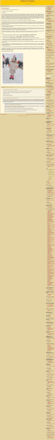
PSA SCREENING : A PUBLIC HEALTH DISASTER (51, 269)
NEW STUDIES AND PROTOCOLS (49, 266)
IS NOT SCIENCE (49, 203)
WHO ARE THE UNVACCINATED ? (49, 9)
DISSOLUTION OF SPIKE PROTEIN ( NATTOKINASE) (50, 232)
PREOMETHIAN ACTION (50, 136)
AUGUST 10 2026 (49, 25)
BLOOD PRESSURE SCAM (50, 221)
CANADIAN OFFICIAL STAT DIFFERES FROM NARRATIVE (50, 402)
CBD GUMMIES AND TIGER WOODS (50, 226)
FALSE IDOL (48, 320)
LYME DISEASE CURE (50, 255)
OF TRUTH (48, 410)
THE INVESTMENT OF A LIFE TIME (50, 196)
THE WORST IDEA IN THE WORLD (50, 150)
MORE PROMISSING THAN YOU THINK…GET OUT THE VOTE (50, 146)
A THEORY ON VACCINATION (49, 346)
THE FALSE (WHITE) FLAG (50, 45)
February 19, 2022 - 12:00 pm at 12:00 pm (11, 89)
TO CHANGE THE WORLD (50, 153)
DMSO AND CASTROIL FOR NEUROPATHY (50, 235)
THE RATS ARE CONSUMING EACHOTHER (50, 92)
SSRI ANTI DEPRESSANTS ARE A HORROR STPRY (50, 273)
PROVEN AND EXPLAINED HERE (50, 354)
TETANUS (48, 274)
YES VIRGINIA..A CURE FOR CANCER (51, 285)
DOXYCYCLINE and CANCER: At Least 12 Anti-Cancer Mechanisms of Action (50, 237)
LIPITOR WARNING (49, 254)
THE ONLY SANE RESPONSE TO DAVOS (50, 394)
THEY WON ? (49, 126)
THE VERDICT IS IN (49, 407)
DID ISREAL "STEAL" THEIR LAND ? (50, 339)
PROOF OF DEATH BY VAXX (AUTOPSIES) (51, 420)
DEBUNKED (48, 96)
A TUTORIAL (48, 17)
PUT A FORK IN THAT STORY (50, 157)
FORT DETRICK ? (49, 390)
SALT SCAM (48, 271)
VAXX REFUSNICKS (49, 430)
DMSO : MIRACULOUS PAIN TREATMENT (50, 233)
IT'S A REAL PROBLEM (50, 317)
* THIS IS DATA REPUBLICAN (49, 91)
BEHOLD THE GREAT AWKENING (50, 38)
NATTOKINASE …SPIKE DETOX (50, 259)
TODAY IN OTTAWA (3, 114)
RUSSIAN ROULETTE (50, 361)
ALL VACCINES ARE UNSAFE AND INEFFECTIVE (50, 347)
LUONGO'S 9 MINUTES (50, 186)
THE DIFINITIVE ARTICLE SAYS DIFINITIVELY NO (50, 289)
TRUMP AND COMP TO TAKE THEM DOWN (50, 207)
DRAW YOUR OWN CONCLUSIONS (49, 41)
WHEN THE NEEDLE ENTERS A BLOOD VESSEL (50, 362)
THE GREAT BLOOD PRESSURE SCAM (49, 277)
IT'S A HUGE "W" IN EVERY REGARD (50, 124)
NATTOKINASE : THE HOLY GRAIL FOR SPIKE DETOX (50, 261)
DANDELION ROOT (49, 231)
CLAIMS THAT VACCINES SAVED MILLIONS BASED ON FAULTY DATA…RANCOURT (50, 349)
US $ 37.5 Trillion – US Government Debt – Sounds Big (50, 307)
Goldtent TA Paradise (27, 1)
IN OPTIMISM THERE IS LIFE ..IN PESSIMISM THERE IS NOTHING (51, 21)
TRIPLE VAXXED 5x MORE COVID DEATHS (50, 404)
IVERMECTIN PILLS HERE (50, 251)
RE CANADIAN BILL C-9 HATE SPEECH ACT (50, 111)
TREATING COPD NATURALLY (49, 279)
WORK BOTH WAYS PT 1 (50, 375)
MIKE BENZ (48, 327)
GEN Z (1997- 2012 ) (50, 176)
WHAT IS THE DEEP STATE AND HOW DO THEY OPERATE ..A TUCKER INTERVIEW (50, 329)
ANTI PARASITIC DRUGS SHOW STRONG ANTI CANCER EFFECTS (50, 217)
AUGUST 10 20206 (49, 28)
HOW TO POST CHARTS (50, 437)
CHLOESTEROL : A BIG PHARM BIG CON (50, 229)
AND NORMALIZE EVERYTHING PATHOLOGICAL (49, 13)
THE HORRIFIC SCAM (50, 34)
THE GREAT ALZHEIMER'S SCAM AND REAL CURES (50, 275)
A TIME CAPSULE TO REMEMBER (50, 7)
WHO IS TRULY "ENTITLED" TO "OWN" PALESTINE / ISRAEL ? (50, 166)
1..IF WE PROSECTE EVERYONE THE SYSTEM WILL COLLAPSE (50, 191)
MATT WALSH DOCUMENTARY (49, 386)
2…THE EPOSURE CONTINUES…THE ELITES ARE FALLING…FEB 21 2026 (50, 193)
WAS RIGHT (48, 301)
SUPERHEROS (49, 369)
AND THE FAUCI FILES (50, 101)
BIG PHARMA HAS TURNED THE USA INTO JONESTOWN (50, 295)
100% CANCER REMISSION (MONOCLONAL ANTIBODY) (50, 213)
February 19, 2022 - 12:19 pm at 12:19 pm (15, 104)
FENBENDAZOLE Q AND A (50, 239)
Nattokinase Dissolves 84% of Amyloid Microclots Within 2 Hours (50, 264)
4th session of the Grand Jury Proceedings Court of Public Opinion (35, 114)
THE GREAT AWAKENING (50, 142)
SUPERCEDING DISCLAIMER (49, 71)
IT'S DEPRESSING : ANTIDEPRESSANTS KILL (50, 248)
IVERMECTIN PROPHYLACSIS (49, 252)
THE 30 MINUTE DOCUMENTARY (49, 130)
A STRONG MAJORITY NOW (50, 357)
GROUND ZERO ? (49, 372)
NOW (48, 74)
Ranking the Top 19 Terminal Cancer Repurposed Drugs (50, 270)
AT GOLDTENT (49, 56)
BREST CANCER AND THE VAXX (50, 222)
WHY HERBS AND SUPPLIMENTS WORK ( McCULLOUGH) (50, 284)
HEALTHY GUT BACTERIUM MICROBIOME (50, 244)
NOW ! (48, 139)
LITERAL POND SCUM (50, 104)
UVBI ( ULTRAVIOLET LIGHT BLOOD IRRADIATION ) (50, 282)
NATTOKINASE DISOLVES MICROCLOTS (50, 262)
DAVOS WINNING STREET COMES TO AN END (50, 381)
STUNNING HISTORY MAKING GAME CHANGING (50, 50)
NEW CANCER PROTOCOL (50, 265)
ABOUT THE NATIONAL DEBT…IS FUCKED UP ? (50, 305)
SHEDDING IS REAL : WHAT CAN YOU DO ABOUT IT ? (50, 272)
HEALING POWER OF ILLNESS (50, 243)
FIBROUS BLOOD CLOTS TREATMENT (50, 240)
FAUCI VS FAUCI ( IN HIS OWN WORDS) (50, 49)
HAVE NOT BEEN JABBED (50, 414)
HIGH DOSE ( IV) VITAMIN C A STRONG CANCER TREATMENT (50, 246)
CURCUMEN (48, 230)
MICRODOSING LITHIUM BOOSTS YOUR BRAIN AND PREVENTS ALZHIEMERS (50, 257)
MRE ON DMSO (49, 258)
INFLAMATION (49, 247)
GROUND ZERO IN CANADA (50, 433)
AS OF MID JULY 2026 (50, 84)
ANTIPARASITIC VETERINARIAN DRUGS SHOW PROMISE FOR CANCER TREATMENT (50, 220)
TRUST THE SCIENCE (50, 53)
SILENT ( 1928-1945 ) (50, 171)
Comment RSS (3, 87)
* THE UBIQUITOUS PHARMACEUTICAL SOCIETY (49, 212)
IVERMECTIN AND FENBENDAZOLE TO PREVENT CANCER (49, 250)
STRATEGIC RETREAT (5, 8)
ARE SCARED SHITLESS (50, 426)
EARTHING (48, 238)
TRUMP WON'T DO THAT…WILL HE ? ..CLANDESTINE (50, 88)
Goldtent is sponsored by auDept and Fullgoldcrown (23, 115)
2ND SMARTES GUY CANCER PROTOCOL (50, 215)
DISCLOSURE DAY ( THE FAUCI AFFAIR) (50, 115)
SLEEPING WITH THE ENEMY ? (50, 183)
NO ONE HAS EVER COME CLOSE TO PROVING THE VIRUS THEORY (50, 334)
